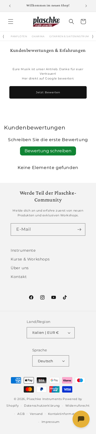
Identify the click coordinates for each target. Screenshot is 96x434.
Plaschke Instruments (44, 399)
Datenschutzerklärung (42, 405)
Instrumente (23, 250)
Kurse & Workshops (30, 259)
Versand (36, 414)
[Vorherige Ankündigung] (10, 6)
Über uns (20, 268)
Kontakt (19, 276)
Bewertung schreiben (48, 150)
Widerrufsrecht (77, 405)
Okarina (38, 36)
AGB (21, 414)
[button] (11, 21)
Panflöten (19, 36)
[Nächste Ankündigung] (86, 6)
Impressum (51, 422)
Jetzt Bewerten (48, 92)
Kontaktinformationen (66, 414)
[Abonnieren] (79, 229)
